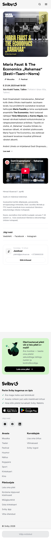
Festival (24, 79)
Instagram (31, 236)
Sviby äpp (6, 509)
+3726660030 (37, 254)
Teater (5, 443)
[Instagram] (5, 424)
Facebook (19, 236)
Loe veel (6, 151)
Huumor (5, 452)
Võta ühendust (8, 514)
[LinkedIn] (20, 424)
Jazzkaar (18, 250)
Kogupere (6, 462)
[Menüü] (46, 4)
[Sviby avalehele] (9, 4)
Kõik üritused (25, 260)
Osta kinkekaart (9, 504)
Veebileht (7, 236)
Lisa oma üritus (34, 438)
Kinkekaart (7, 471)
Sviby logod (32, 448)
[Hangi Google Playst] (29, 410)
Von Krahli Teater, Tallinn (15, 89)
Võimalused (32, 443)
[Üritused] (40, 4)
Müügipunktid (8, 500)
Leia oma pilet (8, 487)
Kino (4, 476)
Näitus (5, 457)
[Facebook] (12, 424)
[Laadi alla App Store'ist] (10, 410)
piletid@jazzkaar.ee (21, 254)
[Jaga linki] (43, 17)
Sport (4, 466)
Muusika (10, 79)
